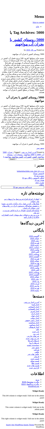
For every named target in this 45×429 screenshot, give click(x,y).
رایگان (41, 185)
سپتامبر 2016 (34, 272)
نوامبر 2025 (34, 250)
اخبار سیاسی (34, 325)
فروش (36, 356)
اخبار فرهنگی (34, 327)
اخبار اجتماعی (33, 307)
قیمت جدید (35, 359)
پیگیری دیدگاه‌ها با (30, 384)
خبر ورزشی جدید (32, 338)
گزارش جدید (34, 368)
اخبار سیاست (34, 323)
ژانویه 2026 (34, 245)
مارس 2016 (34, 286)
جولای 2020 (34, 261)
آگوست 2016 (34, 275)
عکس (37, 352)
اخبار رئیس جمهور (32, 320)
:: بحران (11, 152)
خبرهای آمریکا (33, 341)
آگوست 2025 (34, 256)
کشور (34, 157)
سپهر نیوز (40, 148)
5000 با (38, 155)
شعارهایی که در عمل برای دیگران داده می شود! (20, 204)
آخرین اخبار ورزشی (28, 5)
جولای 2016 (34, 277)
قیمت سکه (34, 361)
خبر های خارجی (33, 336)
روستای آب (18, 155)
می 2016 (35, 281)
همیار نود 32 (39, 180)
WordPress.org (33, 386)
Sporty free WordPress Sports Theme (20, 425)
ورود (37, 380)
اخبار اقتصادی (33, 309)
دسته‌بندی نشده (33, 345)
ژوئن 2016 (35, 279)
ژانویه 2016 (34, 290)
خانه (37, 27)
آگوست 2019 (34, 266)
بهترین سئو (40, 182)
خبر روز (36, 334)
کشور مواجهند (17, 157)
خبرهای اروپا (34, 343)
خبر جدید (35, 332)
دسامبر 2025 (34, 247)
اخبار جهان (35, 316)
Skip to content (38, 22)
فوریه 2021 (34, 259)
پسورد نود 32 (39, 176)
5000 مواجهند (29, 155)
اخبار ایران (35, 314)
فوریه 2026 (34, 243)
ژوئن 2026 (35, 241)
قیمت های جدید (33, 366)
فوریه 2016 (34, 288)
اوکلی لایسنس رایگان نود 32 (33, 178)
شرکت (36, 350)
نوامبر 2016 (34, 268)
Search (41, 159)
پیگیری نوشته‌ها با (30, 382)
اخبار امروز (34, 311)
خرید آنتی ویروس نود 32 (22, 187)
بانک (37, 329)
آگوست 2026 (34, 236)
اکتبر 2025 (35, 252)
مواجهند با (7, 157)
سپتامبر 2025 (34, 254)
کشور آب (27, 157)
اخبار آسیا (35, 305)
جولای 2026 (34, 238)
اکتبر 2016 (35, 270)
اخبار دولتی (34, 318)
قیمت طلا (35, 363)
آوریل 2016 (35, 284)
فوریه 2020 (34, 263)
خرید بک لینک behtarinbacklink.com (30, 171)
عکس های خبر (33, 354)
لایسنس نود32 (38, 173)
